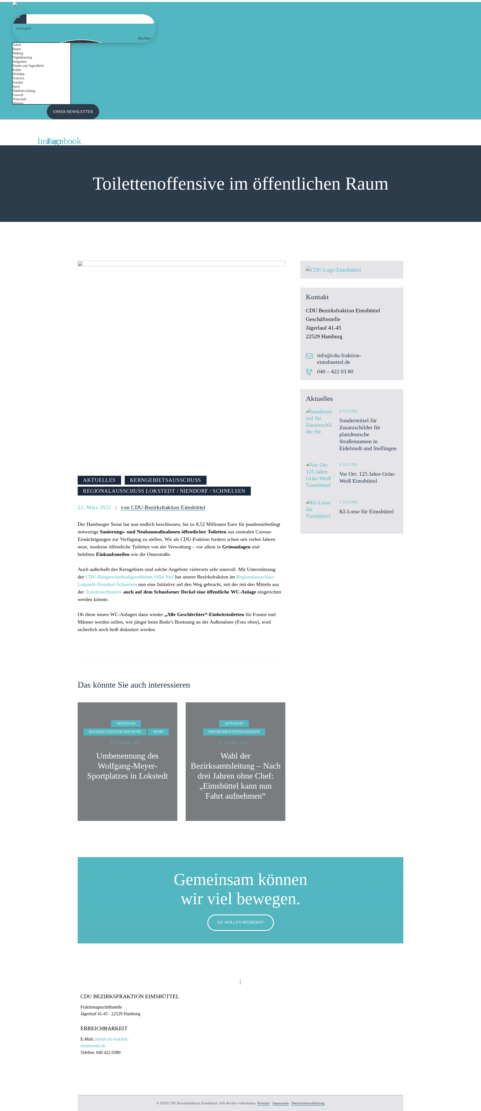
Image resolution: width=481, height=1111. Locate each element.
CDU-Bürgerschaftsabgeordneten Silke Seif (129, 577)
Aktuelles (99, 480)
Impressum (281, 1103)
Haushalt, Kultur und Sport (115, 732)
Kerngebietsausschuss (165, 480)
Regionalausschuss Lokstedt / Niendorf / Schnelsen (164, 491)
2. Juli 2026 (348, 502)
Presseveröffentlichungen (234, 732)
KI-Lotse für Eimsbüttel (366, 511)
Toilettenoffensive (103, 592)
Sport (158, 732)
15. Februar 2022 (126, 742)
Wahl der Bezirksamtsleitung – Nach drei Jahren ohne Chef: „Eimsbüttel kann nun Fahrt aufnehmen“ (236, 775)
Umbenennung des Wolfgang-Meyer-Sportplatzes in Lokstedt (127, 765)
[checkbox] (40, 45)
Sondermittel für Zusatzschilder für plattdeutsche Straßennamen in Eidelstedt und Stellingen (367, 434)
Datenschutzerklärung (308, 1103)
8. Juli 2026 (348, 411)
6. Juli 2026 (348, 465)
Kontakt (263, 1103)
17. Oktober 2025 (233, 742)
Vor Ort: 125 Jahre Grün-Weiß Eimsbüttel (367, 477)
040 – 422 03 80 (335, 371)
